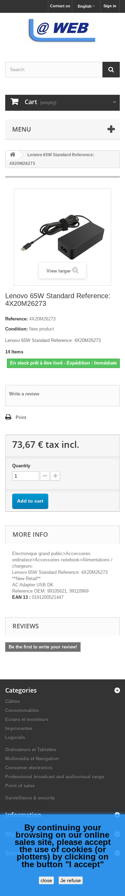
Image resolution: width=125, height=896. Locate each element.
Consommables (22, 710)
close (46, 880)
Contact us (60, 6)
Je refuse (70, 880)
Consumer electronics (28, 767)
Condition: (16, 329)
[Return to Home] (12, 155)
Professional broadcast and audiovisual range (54, 776)
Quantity (21, 465)
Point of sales (20, 785)
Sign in (109, 6)
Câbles (12, 701)
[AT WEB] (62, 31)
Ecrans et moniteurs (27, 719)
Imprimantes (18, 728)
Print (21, 417)
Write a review (24, 393)
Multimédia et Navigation (32, 758)
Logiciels (15, 737)
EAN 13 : (21, 597)
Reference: (16, 318)
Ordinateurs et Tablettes (30, 749)
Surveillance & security (30, 798)
